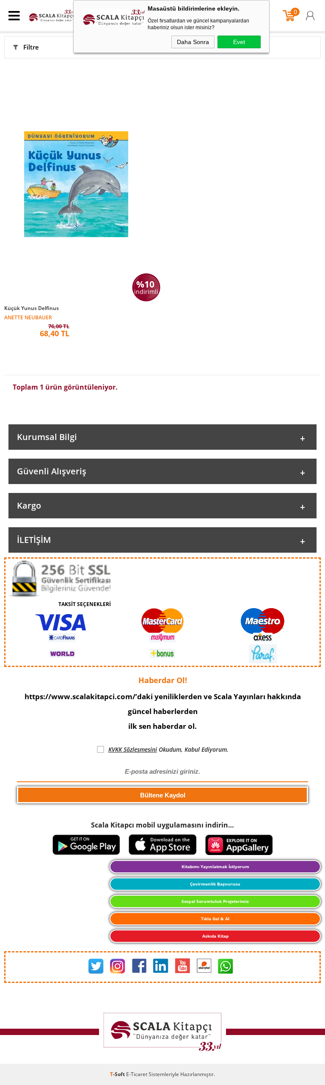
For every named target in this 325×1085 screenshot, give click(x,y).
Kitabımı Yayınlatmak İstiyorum (215, 866)
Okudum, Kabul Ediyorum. (168, 749)
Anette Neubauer (28, 317)
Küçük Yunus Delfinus (31, 308)
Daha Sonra (193, 42)
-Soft (118, 1074)
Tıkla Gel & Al (215, 919)
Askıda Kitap (215, 936)
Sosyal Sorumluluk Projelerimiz (215, 901)
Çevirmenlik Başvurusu (215, 884)
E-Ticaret (136, 1074)
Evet (239, 42)
